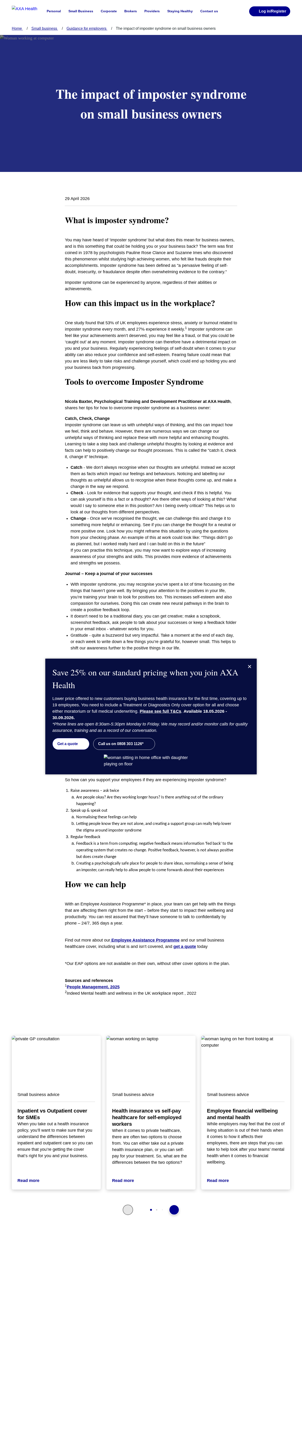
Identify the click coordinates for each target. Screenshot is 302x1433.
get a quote (184, 946)
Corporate (109, 11)
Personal (54, 11)
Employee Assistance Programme (145, 940)
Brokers (130, 11)
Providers (152, 11)
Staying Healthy (180, 11)
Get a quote (67, 744)
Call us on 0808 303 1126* (120, 744)
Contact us (209, 11)
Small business (44, 28)
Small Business (80, 11)
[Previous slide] (128, 1210)
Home (17, 28)
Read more (28, 1180)
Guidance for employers (87, 28)
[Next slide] (174, 1210)
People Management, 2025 (93, 987)
